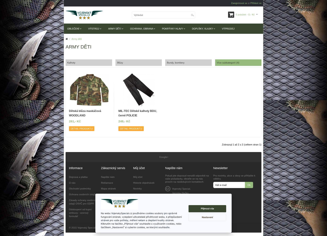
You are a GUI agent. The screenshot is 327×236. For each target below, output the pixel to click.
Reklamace (107, 182)
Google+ (163, 157)
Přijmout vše (207, 208)
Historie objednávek (143, 182)
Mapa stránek (108, 188)
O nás (72, 182)
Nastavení (207, 217)
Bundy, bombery (175, 62)
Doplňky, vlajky (203, 28)
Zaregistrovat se (239, 3)
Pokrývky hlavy (173, 28)
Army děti (115, 28)
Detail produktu (82, 128)
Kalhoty (71, 62)
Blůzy (120, 62)
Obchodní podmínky (80, 188)
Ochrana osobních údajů (82, 194)
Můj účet (137, 177)
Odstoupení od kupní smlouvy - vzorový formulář (80, 213)
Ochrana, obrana (142, 28)
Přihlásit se (255, 3)
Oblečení (73, 28)
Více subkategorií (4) (228, 62)
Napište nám (108, 177)
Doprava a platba (78, 177)
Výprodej (228, 28)
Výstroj (94, 28)
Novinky (137, 188)
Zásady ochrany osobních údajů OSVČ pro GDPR (83, 202)
